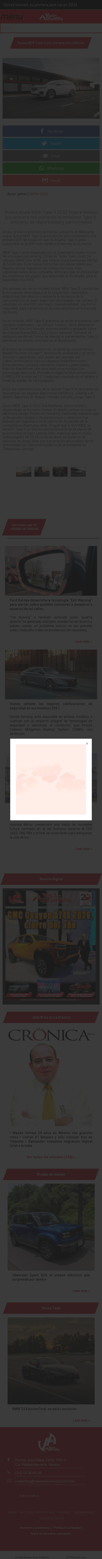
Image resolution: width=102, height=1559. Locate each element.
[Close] (86, 744)
